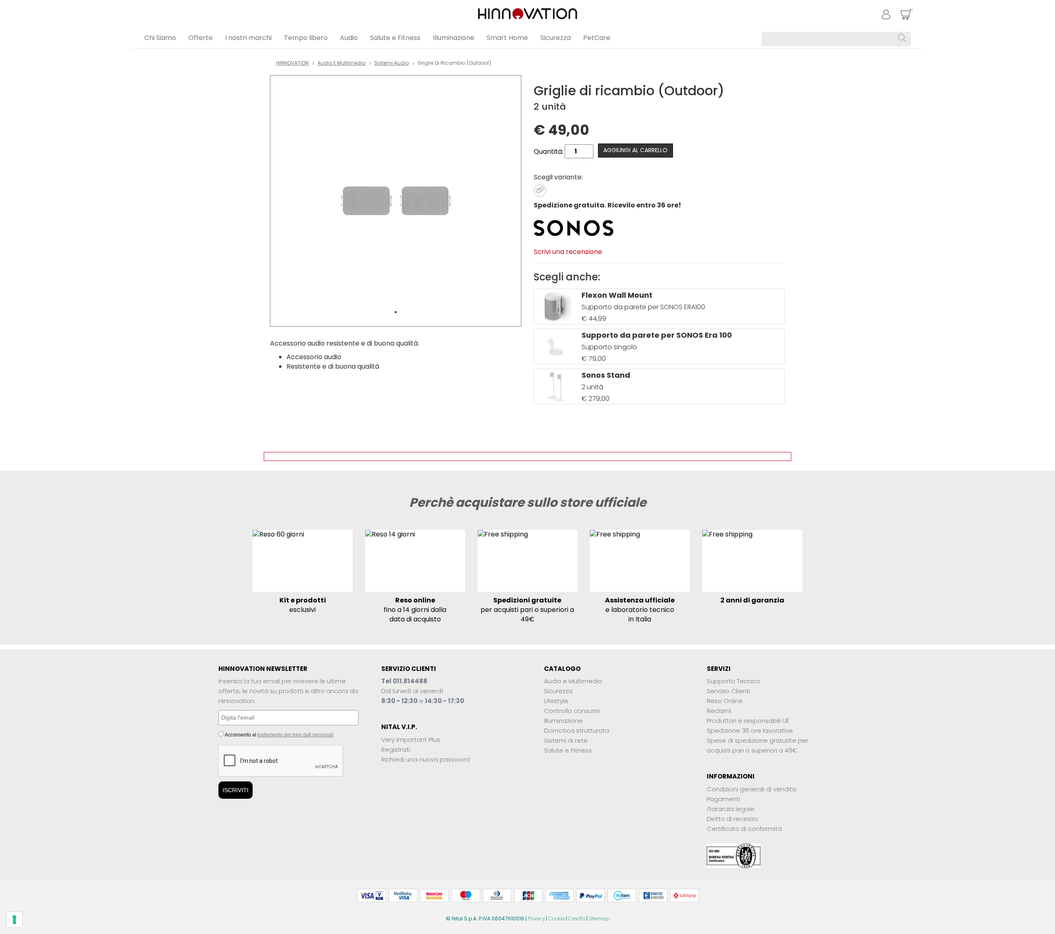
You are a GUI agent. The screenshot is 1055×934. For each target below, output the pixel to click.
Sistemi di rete (566, 740)
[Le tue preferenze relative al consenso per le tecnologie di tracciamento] (14, 919)
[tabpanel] (395, 201)
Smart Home (507, 37)
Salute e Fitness (395, 37)
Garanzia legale (731, 809)
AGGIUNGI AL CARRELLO (635, 150)
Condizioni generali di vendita (751, 789)
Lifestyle (556, 700)
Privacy (536, 918)
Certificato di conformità (744, 828)
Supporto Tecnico (733, 681)
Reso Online (725, 700)
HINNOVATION (292, 62)
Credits (576, 918)
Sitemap (599, 918)
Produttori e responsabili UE (748, 720)
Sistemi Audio (391, 62)
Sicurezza (555, 37)
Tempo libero (306, 37)
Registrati (395, 749)
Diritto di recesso (732, 818)
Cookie (557, 918)
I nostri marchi (248, 37)
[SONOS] (574, 227)
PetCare (596, 37)
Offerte (200, 37)
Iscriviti (236, 790)
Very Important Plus (410, 739)
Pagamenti (723, 799)
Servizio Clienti (728, 691)
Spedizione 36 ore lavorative (750, 730)
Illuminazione (453, 37)
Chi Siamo (160, 37)
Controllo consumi (572, 710)
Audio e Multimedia (341, 62)
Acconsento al (278, 735)
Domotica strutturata (576, 730)
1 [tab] (396, 312)
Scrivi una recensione (568, 251)
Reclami (719, 710)
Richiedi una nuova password (425, 759)
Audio (349, 37)
